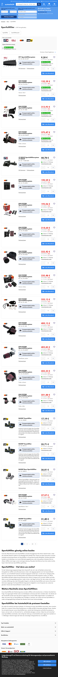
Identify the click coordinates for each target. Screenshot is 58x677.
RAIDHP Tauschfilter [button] (25, 418)
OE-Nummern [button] (22, 68)
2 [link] (24, 544)
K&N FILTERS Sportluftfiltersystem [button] (25, 81)
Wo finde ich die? (4, 14)
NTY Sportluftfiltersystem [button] (27, 57)
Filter (8, 21)
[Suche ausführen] (39, 4)
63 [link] (32, 544)
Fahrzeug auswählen (27, 64)
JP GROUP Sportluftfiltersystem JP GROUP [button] (29, 158)
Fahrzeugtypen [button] (30, 68)
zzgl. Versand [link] (50, 59)
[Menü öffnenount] (2, 3)
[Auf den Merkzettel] (54, 57)
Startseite (3, 21)
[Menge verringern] (43, 69)
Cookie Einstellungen (47, 668)
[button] (5, 32)
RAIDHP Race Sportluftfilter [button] (27, 469)
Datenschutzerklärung (20, 674)
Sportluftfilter (13, 21)
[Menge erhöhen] (53, 69)
